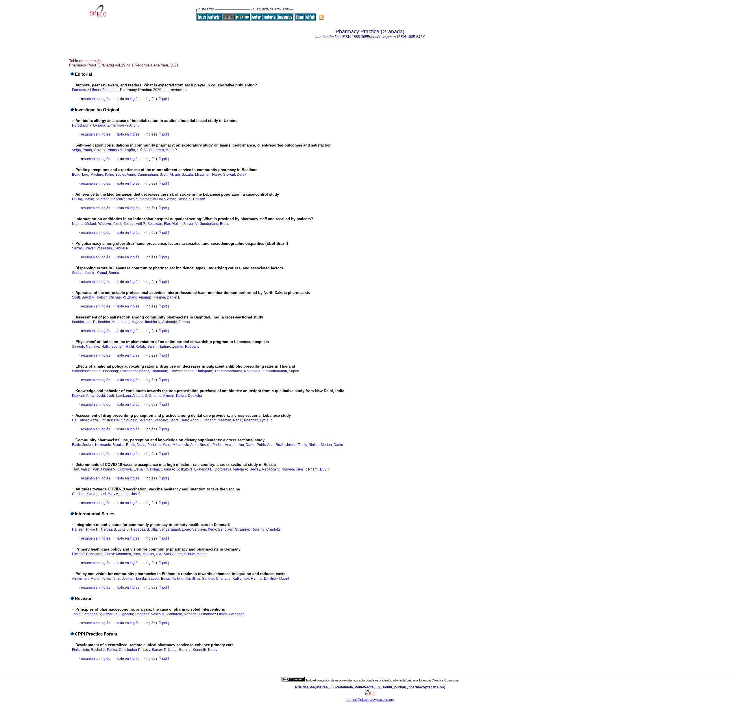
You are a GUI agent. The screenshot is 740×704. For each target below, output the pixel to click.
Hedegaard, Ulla (144, 529)
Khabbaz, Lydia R (258, 420)
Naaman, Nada (230, 420)
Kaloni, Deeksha (189, 396)
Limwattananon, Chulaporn (190, 371)
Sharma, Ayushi (161, 396)
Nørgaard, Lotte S (115, 529)
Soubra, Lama (83, 273)
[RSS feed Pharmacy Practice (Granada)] (321, 17)
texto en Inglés (127, 99)
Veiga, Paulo (82, 150)
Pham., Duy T (318, 469)
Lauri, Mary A (108, 494)
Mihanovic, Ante (185, 445)
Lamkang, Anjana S (131, 396)
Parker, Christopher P (123, 650)
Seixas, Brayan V (85, 248)
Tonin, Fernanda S (86, 614)
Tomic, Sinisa (308, 445)
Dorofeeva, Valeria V (231, 469)
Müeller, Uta (152, 554)
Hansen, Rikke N (85, 529)
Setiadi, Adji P (134, 224)
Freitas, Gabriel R (115, 248)
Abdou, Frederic (202, 420)
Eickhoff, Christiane (87, 554)
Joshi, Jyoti (105, 396)
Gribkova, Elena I (131, 469)
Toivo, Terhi (111, 579)
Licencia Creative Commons (439, 680)
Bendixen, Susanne (233, 529)
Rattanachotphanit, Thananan (143, 371)
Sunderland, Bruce (214, 224)
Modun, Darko (332, 445)
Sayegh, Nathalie (85, 346)
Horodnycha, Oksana (88, 125)
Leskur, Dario (244, 445)
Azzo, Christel (101, 420)
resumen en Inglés (95, 99)
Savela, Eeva (158, 579)
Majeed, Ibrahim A (146, 322)
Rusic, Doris (135, 445)
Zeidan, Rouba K (185, 346)
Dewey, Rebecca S (264, 469)
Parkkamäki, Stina (185, 579)
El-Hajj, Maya (82, 199)
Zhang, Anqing (138, 297)
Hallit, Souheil (112, 346)
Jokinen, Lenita (134, 579)
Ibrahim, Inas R (84, 322)
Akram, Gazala (181, 175)
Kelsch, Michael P (111, 297)
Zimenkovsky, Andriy (123, 125)
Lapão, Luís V (136, 150)
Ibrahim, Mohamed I (113, 322)
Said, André (173, 554)
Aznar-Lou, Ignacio (118, 614)
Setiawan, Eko (158, 224)
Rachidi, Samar (138, 199)
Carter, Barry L (179, 650)
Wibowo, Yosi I (109, 224)
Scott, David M (83, 297)
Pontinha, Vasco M (149, 614)
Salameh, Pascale (109, 199)
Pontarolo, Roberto (182, 614)
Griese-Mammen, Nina (122, 554)
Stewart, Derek (234, 175)
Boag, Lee (80, 175)
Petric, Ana (265, 445)
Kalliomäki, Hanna (247, 579)
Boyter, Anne (125, 175)
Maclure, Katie (101, 175)
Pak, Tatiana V (104, 469)
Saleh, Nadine (158, 346)
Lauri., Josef (130, 494)
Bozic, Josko (285, 445)
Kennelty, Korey (205, 650)
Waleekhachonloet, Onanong (95, 371)
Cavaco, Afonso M (108, 150)
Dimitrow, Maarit (276, 579)
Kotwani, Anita (83, 396)
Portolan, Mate (158, 445)
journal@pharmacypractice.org (370, 700)
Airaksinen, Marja (85, 579)
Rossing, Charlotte (266, 529)
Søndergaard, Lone (174, 529)
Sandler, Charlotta (216, 579)
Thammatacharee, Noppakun (237, 371)
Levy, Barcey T (154, 650)
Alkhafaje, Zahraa (176, 322)
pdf (165, 99)
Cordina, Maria (83, 494)
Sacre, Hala (178, 420)
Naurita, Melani (84, 224)
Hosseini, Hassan (191, 199)
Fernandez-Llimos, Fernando (95, 90)
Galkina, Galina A (160, 469)
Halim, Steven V (184, 224)
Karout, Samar (108, 273)
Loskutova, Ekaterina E (194, 469)
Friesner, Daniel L (166, 297)
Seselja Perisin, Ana (215, 445)
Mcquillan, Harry (208, 175)
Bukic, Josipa (82, 445)
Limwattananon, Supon (281, 371)
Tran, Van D (81, 469)
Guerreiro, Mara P (163, 150)
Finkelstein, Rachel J (88, 650)
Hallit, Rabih (135, 346)
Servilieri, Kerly (204, 529)
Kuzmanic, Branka (109, 445)
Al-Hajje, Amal (164, 199)
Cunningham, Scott (152, 175)
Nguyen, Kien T (294, 469)
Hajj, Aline (80, 420)
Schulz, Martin (195, 554)
